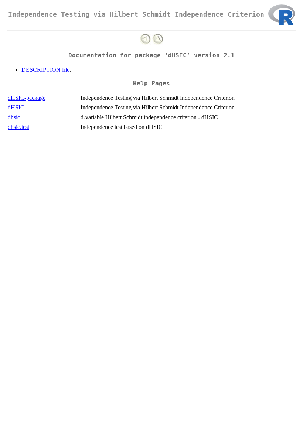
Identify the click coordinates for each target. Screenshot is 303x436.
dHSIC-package (26, 98)
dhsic (14, 117)
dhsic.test (18, 127)
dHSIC (16, 107)
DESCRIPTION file (45, 70)
